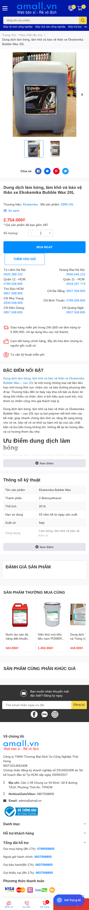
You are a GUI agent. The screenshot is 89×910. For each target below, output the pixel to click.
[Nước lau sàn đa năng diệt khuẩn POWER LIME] (20, 614)
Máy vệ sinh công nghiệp (18, 26)
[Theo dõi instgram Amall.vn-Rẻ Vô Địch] (54, 714)
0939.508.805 (13, 302)
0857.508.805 (13, 293)
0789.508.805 (13, 283)
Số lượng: (10, 233)
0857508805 (45, 794)
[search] (83, 20)
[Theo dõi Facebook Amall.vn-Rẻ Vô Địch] (34, 714)
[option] (44, 94)
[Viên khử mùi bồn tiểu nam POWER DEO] (52, 614)
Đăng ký (79, 704)
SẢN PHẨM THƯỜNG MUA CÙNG (34, 592)
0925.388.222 (13, 274)
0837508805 (43, 856)
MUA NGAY (44, 247)
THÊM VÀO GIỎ (24, 259)
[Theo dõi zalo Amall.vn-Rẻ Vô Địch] (44, 714)
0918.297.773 (75, 283)
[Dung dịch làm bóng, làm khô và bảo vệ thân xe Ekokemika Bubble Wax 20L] (44, 94)
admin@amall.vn (30, 800)
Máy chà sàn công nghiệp (50, 26)
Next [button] (82, 94)
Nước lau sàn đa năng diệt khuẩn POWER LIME (17, 638)
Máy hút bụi (75, 26)
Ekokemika (31, 204)
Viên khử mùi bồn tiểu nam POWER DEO (50, 638)
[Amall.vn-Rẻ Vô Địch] (37, 8)
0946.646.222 (75, 274)
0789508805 (45, 848)
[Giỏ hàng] (79, 8)
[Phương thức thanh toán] (29, 889)
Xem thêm (47, 463)
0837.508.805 (75, 291)
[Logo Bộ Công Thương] (20, 811)
